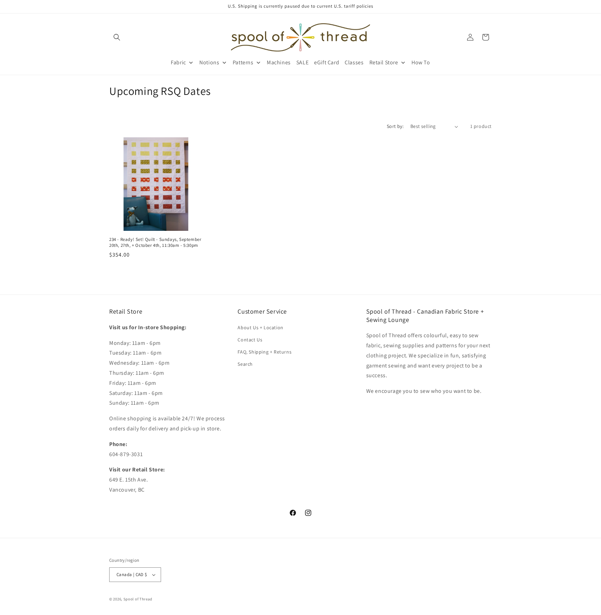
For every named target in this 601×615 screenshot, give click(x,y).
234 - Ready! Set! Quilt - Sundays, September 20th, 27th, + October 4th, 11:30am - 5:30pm (155, 242)
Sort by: (395, 126)
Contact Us (250, 340)
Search (245, 364)
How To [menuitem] (420, 62)
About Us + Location (260, 327)
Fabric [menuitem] (178, 62)
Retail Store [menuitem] (383, 62)
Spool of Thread (138, 599)
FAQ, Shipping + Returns (264, 352)
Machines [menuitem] (279, 62)
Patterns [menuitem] (243, 62)
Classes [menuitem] (354, 62)
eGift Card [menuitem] (326, 62)
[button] (117, 37)
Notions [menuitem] (209, 62)
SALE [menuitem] (302, 62)
